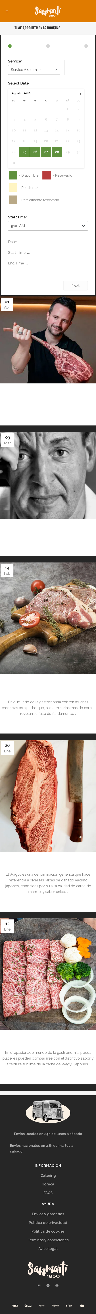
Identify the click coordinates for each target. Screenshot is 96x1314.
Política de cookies (48, 1231)
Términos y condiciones (48, 1240)
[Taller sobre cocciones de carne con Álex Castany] (48, 339)
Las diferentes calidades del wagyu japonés (48, 1040)
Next (75, 285)
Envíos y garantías (48, 1214)
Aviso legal (48, 1249)
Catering (48, 1175)
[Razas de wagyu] (48, 796)
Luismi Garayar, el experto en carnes (48, 529)
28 (57, 152)
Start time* (17, 217)
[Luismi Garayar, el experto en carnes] (48, 475)
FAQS (48, 1193)
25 (24, 152)
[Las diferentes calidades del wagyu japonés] (48, 974)
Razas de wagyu (48, 862)
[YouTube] (57, 1285)
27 (46, 152)
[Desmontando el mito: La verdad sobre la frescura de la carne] (48, 618)
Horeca (48, 1184)
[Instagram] (39, 1285)
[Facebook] (48, 1285)
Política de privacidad (48, 1223)
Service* (15, 61)
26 (35, 152)
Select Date (18, 83)
